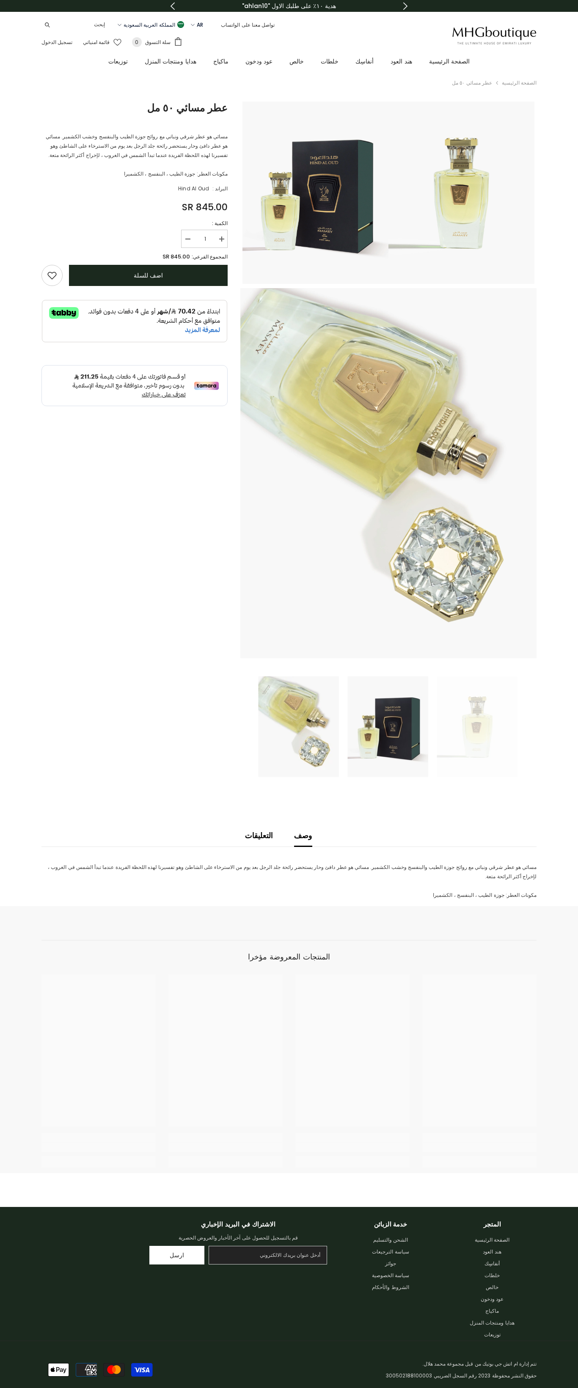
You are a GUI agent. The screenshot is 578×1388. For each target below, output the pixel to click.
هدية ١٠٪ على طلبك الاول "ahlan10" (289, 6)
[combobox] (82, 24)
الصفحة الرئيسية (519, 82)
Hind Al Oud (193, 188)
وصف (303, 835)
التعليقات (259, 835)
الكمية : (220, 223)
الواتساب (230, 24)
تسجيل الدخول (56, 42)
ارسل (177, 1255)
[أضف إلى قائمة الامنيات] (52, 275)
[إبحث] (75, 24)
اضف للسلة (148, 275)
